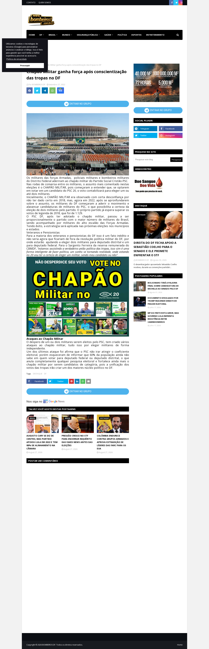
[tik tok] (171, 142)
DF (45, 373)
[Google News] (60, 90)
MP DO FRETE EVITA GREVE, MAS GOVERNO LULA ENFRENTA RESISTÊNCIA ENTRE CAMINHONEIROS (163, 317)
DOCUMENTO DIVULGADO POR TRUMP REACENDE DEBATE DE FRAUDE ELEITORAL (163, 301)
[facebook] (172, 2)
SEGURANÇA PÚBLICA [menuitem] (87, 34)
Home (180, 644)
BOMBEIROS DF (38, 84)
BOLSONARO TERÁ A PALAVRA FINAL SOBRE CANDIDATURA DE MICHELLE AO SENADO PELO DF (163, 285)
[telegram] (145, 128)
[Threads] (145, 142)
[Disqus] (77, 504)
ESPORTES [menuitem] (136, 34)
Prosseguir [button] (25, 66)
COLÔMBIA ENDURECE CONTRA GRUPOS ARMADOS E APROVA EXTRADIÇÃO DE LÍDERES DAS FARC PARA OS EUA (113, 442)
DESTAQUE (37, 373)
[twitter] (176, 2)
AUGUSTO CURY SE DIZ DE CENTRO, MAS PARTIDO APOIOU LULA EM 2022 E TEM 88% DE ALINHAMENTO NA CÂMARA (42, 442)
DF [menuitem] (40, 34)
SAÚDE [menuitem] (107, 34)
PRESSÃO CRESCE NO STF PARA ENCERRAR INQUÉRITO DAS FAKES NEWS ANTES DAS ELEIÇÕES (77, 440)
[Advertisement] (127, 17)
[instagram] (181, 2)
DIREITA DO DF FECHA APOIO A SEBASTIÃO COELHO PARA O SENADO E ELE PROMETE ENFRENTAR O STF (155, 249)
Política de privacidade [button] (16, 59)
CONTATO (30, 2)
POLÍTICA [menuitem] (122, 34)
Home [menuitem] (32, 34)
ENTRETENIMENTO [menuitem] (155, 34)
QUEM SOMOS (45, 2)
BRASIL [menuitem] (52, 34)
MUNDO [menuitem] (66, 34)
